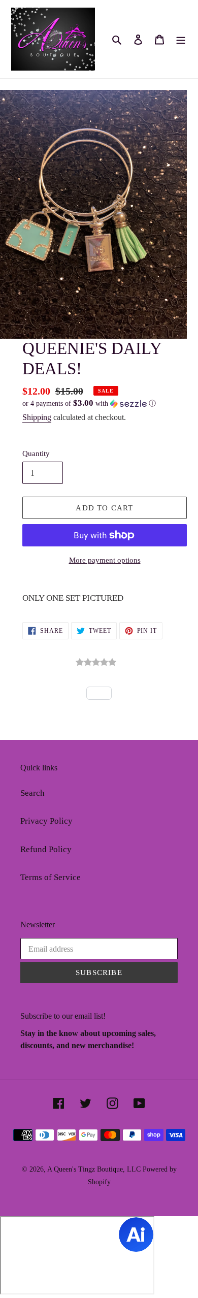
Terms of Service (50, 877)
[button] (89, 403)
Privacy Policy (46, 821)
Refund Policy (46, 849)
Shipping (36, 417)
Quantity (36, 453)
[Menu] (180, 39)
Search (32, 793)
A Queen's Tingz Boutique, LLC (94, 1169)
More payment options (105, 560)
